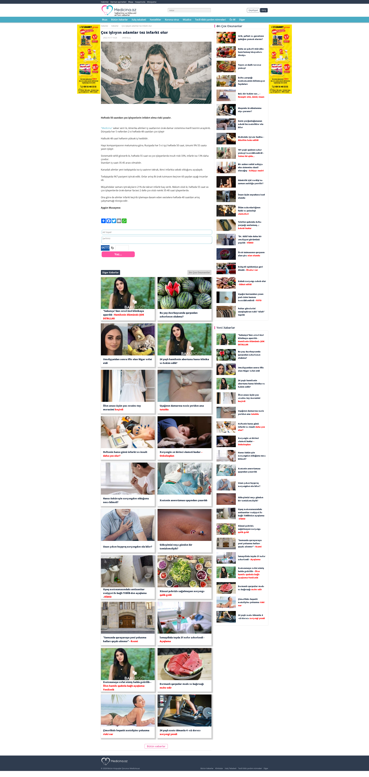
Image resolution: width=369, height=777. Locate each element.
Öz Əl (232, 19)
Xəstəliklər (155, 19)
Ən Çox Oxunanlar (199, 272)
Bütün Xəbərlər (119, 19)
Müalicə (187, 19)
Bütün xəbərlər (156, 746)
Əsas (104, 19)
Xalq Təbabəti (230, 768)
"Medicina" (106, 128)
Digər (242, 19)
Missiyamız (151, 2)
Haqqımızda (140, 2)
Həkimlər (105, 2)
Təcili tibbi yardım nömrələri (210, 19)
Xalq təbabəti (139, 19)
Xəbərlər (104, 26)
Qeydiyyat (253, 10)
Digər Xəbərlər (110, 272)
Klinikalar (219, 768)
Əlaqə (130, 2)
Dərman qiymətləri (118, 2)
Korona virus (172, 19)
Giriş (264, 10)
